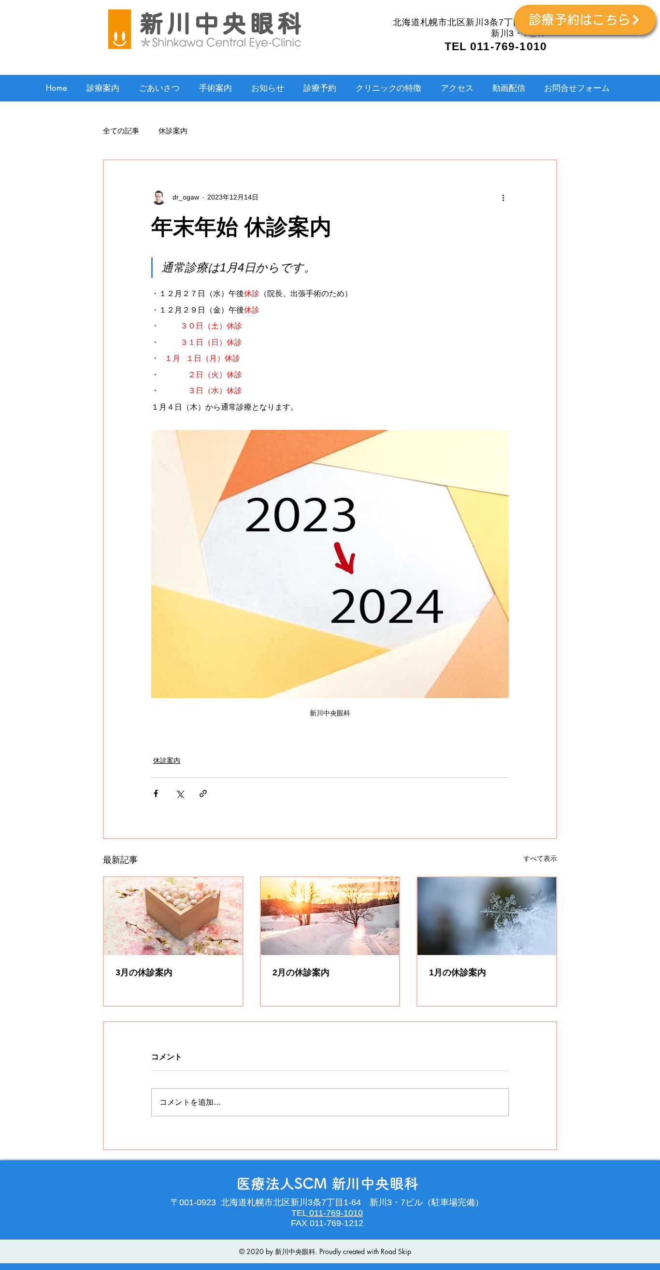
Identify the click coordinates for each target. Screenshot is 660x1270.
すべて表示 (540, 858)
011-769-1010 (335, 1213)
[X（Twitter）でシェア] (179, 793)
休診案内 (172, 131)
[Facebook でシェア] (155, 793)
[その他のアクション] (503, 197)
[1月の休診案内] (486, 916)
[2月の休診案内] (330, 916)
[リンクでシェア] (203, 793)
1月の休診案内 (457, 972)
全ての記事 (121, 131)
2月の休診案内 (301, 972)
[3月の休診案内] (173, 916)
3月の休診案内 (143, 972)
